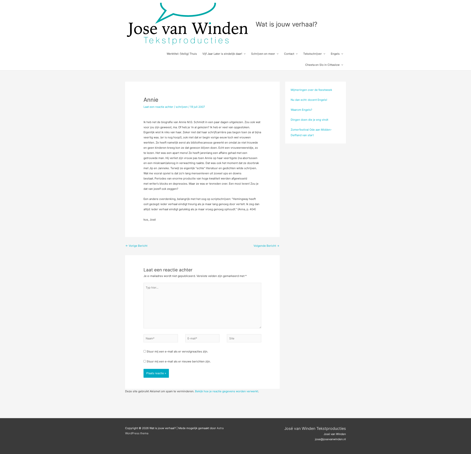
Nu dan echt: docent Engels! (309, 100)
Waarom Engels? (301, 109)
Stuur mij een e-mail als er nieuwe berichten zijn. (179, 361)
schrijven (182, 107)
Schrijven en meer (263, 53)
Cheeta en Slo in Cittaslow (322, 65)
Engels (335, 53)
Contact (289, 53)
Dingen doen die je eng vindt (309, 119)
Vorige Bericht (136, 245)
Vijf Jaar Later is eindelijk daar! (222, 53)
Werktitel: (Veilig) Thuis (182, 53)
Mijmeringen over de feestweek (311, 90)
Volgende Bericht (266, 245)
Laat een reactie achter (158, 107)
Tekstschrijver (312, 53)
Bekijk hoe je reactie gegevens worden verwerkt (226, 391)
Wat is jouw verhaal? (286, 24)
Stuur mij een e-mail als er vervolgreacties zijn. (177, 351)
